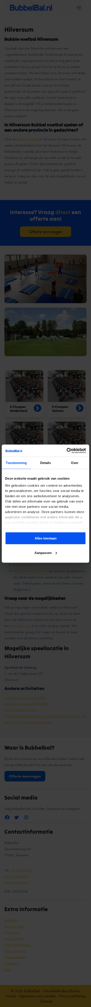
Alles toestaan (46, 538)
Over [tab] (74, 463)
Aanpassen (43, 552)
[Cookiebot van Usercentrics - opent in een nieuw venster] (66, 450)
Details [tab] (45, 463)
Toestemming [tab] (16, 463)
